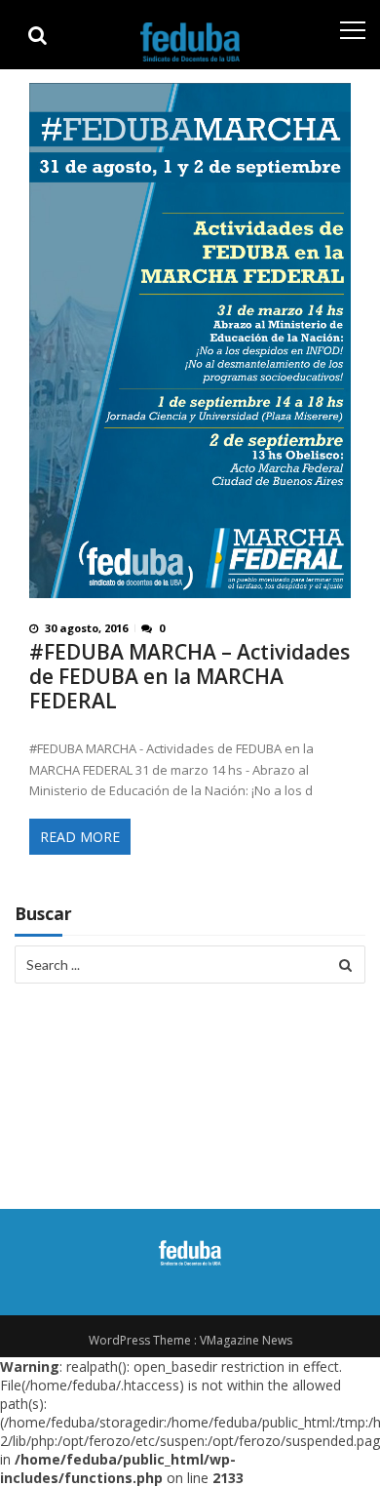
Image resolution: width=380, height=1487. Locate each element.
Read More (80, 836)
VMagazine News (246, 1340)
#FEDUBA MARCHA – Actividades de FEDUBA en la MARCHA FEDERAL (189, 676)
